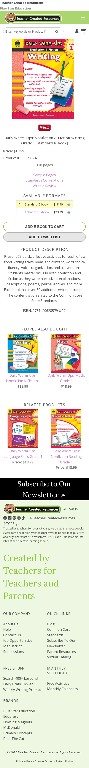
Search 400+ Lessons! (20, 678)
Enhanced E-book (37, 212)
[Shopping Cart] (82, 30)
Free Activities (58, 683)
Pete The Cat (13, 738)
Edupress (10, 716)
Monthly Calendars (62, 688)
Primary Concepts (17, 733)
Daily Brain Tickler (18, 684)
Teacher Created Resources (22, 3)
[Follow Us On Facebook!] (5, 517)
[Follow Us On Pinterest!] (15, 517)
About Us (10, 624)
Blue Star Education (15, 8)
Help (7, 629)
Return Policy (64, 761)
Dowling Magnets (17, 722)
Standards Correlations (44, 180)
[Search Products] (56, 31)
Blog (51, 624)
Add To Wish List (44, 236)
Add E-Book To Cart (44, 226)
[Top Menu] (82, 18)
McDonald (11, 727)
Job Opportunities (17, 640)
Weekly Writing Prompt (22, 689)
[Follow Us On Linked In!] (10, 517)
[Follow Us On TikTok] (24, 517)
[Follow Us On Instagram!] (19, 517)
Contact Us (12, 635)
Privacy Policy (25, 761)
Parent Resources (61, 651)
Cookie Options (45, 761)
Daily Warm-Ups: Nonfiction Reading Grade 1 (66, 456)
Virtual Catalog (59, 657)
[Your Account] (76, 30)
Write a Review (44, 185)
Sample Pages (44, 174)
